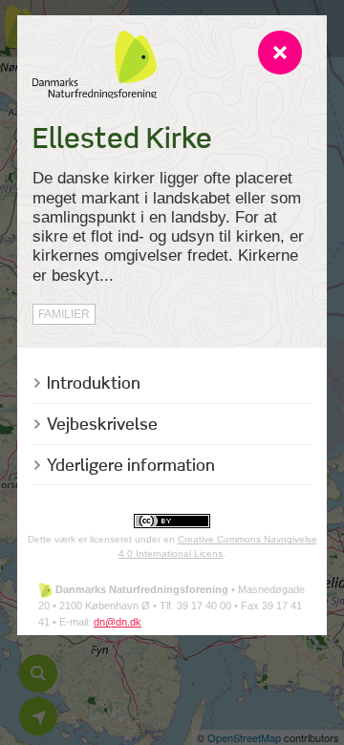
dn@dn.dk (117, 622)
